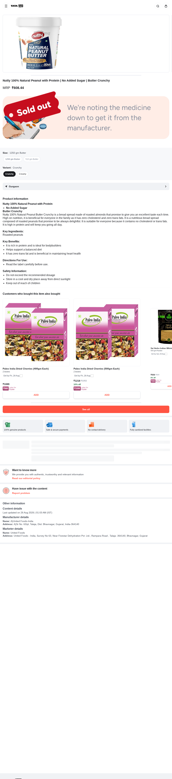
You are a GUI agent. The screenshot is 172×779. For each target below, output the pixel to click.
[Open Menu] (6, 6)
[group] (86, 43)
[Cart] (165, 6)
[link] (17, 6)
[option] (12, 159)
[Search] (157, 6)
